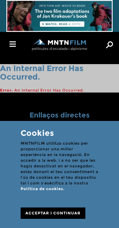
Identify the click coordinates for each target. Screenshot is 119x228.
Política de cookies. (42, 188)
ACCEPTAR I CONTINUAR (53, 213)
